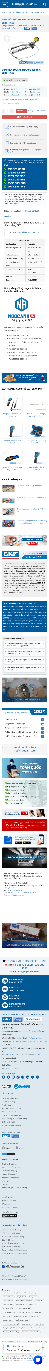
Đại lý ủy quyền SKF (10, 1098)
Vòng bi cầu (6, 1293)
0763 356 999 (41, 1041)
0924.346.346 (16, 186)
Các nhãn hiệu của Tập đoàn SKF (29, 485)
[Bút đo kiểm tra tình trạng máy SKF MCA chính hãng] (12, 457)
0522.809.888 (16, 183)
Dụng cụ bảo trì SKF (37, 12)
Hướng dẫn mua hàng (10, 103)
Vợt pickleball (16, 1197)
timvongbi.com (10, 1200)
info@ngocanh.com (24, 750)
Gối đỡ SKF (31, 1305)
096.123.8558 (16, 169)
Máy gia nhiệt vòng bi (20, 1316)
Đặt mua (22, 110)
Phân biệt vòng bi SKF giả (11, 1324)
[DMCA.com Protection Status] (8, 1153)
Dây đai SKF (37, 1312)
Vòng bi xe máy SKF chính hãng (14, 1253)
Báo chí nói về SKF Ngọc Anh (30, 1332)
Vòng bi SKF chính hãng (11, 1229)
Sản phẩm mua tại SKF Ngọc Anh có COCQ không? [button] (23, 669)
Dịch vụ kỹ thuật (8, 1122)
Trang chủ (6, 12)
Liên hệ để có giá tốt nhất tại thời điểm (23, 99)
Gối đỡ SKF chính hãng (11, 1233)
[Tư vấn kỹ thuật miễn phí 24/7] (24, 540)
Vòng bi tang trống (30, 1293)
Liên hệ (5, 1184)
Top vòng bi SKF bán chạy (11, 1332)
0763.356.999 (16, 176)
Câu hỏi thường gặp (9, 1170)
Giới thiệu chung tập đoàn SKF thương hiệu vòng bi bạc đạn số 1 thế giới (32, 521)
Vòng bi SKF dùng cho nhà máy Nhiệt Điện (31, 498)
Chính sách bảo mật (9, 1164)
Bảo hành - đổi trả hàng (11, 1167)
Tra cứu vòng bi (39, 1324)
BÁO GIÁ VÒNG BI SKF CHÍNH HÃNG (27, 961)
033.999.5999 (16, 173)
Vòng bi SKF (22, 1328)
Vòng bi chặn (33, 1297)
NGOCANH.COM (22, 335)
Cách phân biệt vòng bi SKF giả (14, 1276)
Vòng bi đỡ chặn (8, 1301)
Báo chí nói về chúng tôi (11, 1108)
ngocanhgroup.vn (11, 1207)
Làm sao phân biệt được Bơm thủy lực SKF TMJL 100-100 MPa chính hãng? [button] (23, 652)
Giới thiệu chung (8, 1101)
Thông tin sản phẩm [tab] (12, 210)
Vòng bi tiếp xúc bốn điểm (24, 1301)
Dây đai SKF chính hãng (11, 1240)
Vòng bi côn (17, 1293)
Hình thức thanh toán (10, 1177)
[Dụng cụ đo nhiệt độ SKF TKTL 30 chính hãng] (12, 404)
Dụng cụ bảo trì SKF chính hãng (14, 1250)
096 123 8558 (16, 892)
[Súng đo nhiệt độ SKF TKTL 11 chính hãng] (37, 457)
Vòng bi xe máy (8, 1305)
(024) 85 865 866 (14, 890)
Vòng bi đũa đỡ (21, 1297)
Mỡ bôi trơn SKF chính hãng (13, 1236)
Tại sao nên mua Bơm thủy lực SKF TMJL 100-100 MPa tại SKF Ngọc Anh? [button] (23, 644)
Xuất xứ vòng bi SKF (22, 1320)
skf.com (7, 1204)
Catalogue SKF (26, 1324)
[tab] (24, 644)
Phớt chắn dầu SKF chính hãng (14, 1243)
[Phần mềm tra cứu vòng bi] (9, 1215)
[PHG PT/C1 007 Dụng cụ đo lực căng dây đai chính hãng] (37, 404)
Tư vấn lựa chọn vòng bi (11, 1125)
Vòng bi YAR (39, 1301)
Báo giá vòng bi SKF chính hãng (14, 1118)
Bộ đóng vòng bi (8, 1320)
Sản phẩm (20, 12)
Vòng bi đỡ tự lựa (8, 1297)
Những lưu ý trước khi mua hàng (14, 1187)
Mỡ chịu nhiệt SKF (24, 1308)
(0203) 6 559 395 (12, 1068)
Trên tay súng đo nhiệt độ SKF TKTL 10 (31, 510)
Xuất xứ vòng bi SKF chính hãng (14, 1279)
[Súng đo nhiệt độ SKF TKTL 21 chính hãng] (12, 431)
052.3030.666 (16, 179)
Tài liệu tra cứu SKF (9, 1111)
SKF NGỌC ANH (21, 1342)
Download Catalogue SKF (12, 1115)
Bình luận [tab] (8, 216)
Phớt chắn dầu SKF (24, 1312)
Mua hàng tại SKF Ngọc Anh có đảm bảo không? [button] (23, 660)
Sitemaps (5, 1181)
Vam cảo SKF (35, 1316)
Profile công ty (7, 1105)
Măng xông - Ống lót (9, 1308)
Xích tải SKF (7, 1316)
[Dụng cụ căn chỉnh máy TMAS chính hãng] (37, 431)
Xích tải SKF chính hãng (11, 1246)
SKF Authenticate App (36, 1328)
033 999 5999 (30, 892)
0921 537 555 (40, 1054)
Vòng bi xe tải (20, 1305)
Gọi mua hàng (25, 116)
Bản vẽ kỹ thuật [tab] (32, 210)
